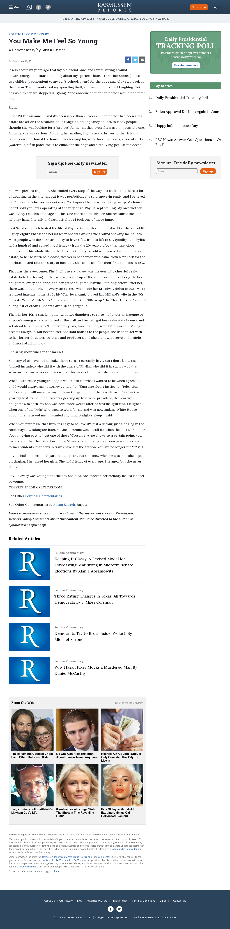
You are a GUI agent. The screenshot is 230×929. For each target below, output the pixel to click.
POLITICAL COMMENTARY (29, 34)
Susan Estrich (64, 504)
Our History (66, 900)
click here (54, 871)
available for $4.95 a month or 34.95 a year (64, 860)
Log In (216, 7)
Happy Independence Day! (177, 125)
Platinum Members (28, 866)
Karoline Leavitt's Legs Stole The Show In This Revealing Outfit (75, 813)
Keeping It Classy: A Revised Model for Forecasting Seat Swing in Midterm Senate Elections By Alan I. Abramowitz (93, 565)
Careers (164, 900)
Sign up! (99, 171)
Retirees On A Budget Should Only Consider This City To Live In (121, 757)
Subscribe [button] (199, 7)
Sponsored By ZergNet (129, 703)
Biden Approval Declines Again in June (187, 111)
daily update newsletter (125, 849)
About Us (49, 900)
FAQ (79, 900)
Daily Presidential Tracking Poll (181, 97)
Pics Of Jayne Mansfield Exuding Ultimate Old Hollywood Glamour (117, 813)
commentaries (105, 856)
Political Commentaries (43, 496)
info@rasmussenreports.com (112, 917)
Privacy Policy (119, 900)
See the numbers (186, 65)
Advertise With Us (97, 900)
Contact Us (179, 900)
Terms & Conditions (143, 900)
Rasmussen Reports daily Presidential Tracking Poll (67, 856)
